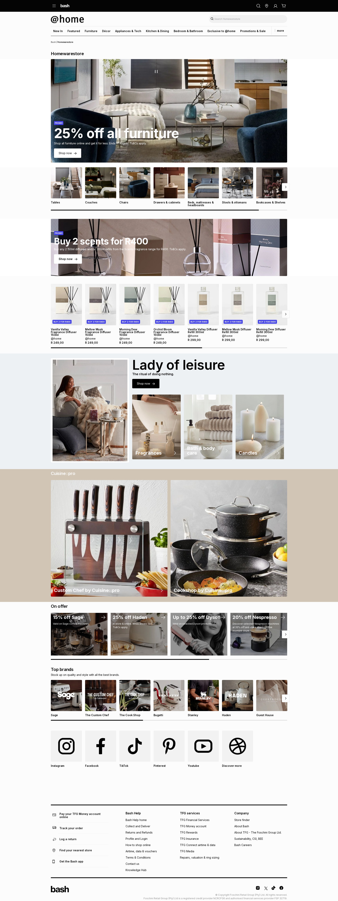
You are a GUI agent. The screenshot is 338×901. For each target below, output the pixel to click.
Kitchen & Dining (157, 31)
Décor (106, 31)
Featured (73, 31)
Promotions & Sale (253, 31)
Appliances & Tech (128, 31)
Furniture (91, 31)
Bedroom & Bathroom (188, 31)
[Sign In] (275, 6)
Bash (53, 42)
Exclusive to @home (222, 31)
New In (58, 31)
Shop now (65, 153)
